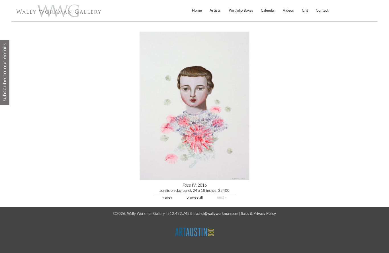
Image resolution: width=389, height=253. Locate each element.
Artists (215, 11)
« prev (167, 197)
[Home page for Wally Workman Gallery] (58, 10)
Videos (288, 11)
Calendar (268, 11)
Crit (305, 11)
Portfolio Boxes (241, 11)
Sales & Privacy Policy (258, 214)
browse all (195, 197)
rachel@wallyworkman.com (216, 214)
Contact (322, 11)
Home (197, 11)
